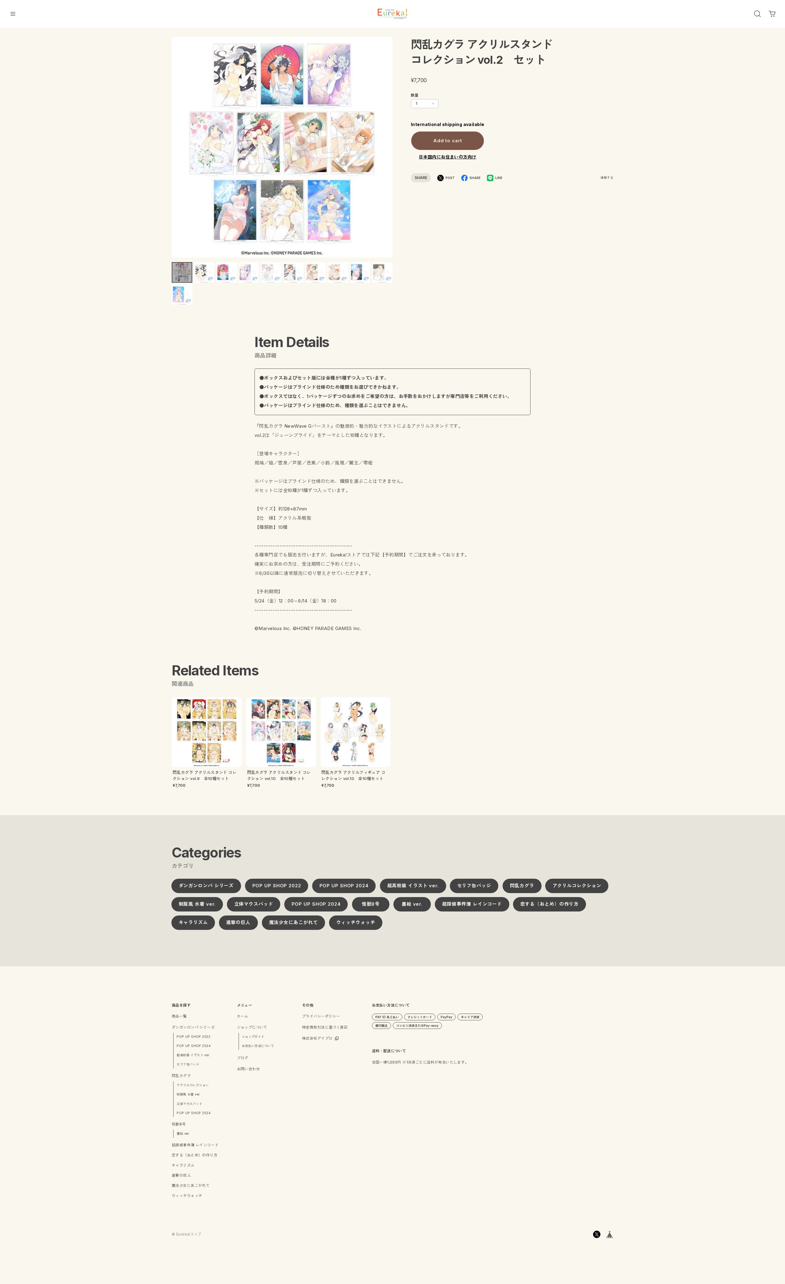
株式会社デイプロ (317, 1038)
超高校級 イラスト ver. (413, 886)
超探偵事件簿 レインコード (472, 904)
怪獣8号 (371, 904)
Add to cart (447, 140)
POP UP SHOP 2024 (344, 886)
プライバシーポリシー (321, 1016)
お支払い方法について (258, 1046)
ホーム (242, 1016)
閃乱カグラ (522, 886)
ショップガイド (253, 1036)
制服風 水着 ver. (197, 904)
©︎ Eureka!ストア (187, 1234)
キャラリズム (193, 923)
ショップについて (252, 1027)
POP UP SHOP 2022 (276, 886)
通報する (606, 177)
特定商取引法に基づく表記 (325, 1027)
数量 (415, 95)
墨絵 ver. (411, 904)
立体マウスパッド (253, 904)
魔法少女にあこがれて (293, 923)
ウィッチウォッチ (355, 923)
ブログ (242, 1058)
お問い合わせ (248, 1069)
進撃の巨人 (238, 923)
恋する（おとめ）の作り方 (549, 904)
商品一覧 (179, 1016)
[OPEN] (757, 13)
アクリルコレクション (577, 886)
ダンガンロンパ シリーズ (206, 886)
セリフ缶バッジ (474, 886)
